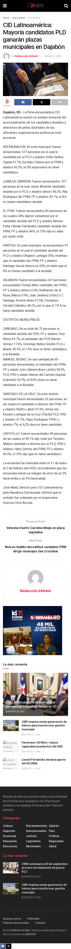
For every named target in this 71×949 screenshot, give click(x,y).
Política (54, 836)
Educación (10, 841)
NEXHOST (30, 934)
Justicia (31, 836)
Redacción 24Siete (26, 56)
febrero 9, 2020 (52, 56)
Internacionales (36, 831)
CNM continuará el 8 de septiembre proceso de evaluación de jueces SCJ (32, 704)
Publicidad (33, 918)
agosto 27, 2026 (31, 735)
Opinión (54, 825)
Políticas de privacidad (16, 922)
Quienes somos (12, 918)
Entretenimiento (36, 825)
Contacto (40, 922)
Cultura (8, 825)
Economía (9, 836)
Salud (52, 846)
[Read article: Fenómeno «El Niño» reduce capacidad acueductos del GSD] (11, 746)
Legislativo (33, 841)
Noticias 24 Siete (21, 930)
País (52, 831)
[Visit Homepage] (35, 6)
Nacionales (19, 18)
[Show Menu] (5, 6)
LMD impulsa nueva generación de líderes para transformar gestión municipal (44, 725)
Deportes (9, 831)
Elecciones (34, 18)
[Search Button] (66, 6)
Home (6, 18)
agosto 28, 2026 (16, 712)
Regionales (56, 841)
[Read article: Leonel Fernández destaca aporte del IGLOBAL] (11, 763)
